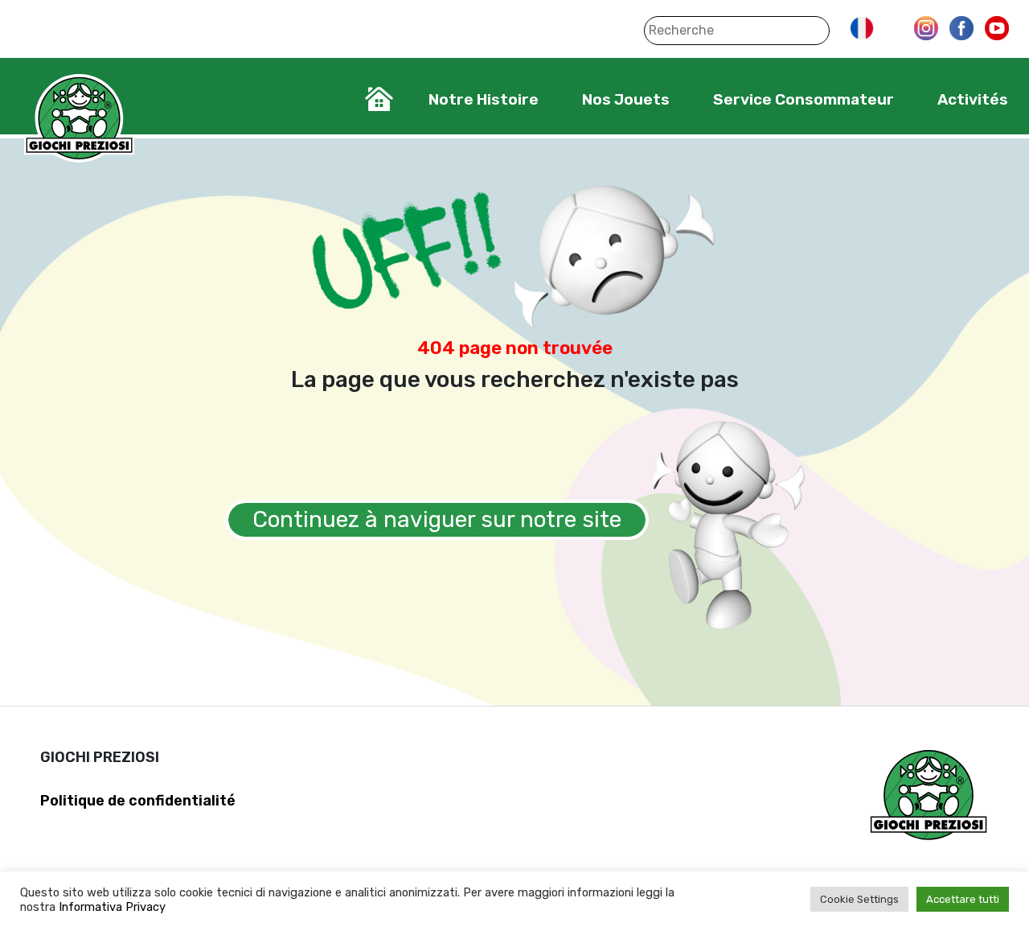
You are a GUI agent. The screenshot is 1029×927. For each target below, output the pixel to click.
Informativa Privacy (112, 907)
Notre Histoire (483, 99)
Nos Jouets (626, 99)
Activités (972, 99)
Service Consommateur (803, 99)
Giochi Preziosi (79, 118)
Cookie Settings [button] (859, 899)
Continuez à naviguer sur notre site (436, 519)
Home (379, 99)
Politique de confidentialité (138, 801)
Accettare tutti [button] (962, 899)
